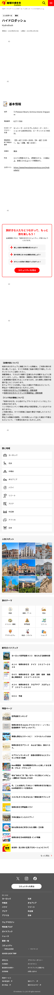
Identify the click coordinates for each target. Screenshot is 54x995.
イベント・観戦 (10, 624)
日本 (10, 528)
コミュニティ (7, 945)
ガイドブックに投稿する (36, 967)
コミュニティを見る (27, 270)
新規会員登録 (9, 949)
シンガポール (17, 9)
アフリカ (12, 520)
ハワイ (11, 488)
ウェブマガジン (8, 922)
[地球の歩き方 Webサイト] (11, 3)
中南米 (11, 471)
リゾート (12, 496)
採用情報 (5, 971)
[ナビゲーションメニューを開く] (51, 3)
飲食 (10, 613)
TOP (3, 9)
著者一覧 (5, 940)
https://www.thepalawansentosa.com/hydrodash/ (31, 168)
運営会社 (5, 960)
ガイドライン (32, 964)
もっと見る (45, 855)
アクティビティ (10, 635)
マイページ (34, 949)
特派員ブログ (7, 926)
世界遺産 (27, 624)
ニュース (5, 936)
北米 (10, 463)
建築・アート (27, 613)
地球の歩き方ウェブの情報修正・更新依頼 (20, 390)
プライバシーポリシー (35, 960)
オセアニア (13, 479)
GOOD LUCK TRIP (9, 953)
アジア (9, 9)
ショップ (44, 635)
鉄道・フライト (27, 635)
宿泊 (43, 613)
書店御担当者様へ (8, 967)
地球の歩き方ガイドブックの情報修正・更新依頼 (23, 393)
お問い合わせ (32, 971)
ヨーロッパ (13, 455)
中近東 (11, 512)
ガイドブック (7, 931)
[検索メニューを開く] (44, 3)
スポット (27, 9)
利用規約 (5, 964)
